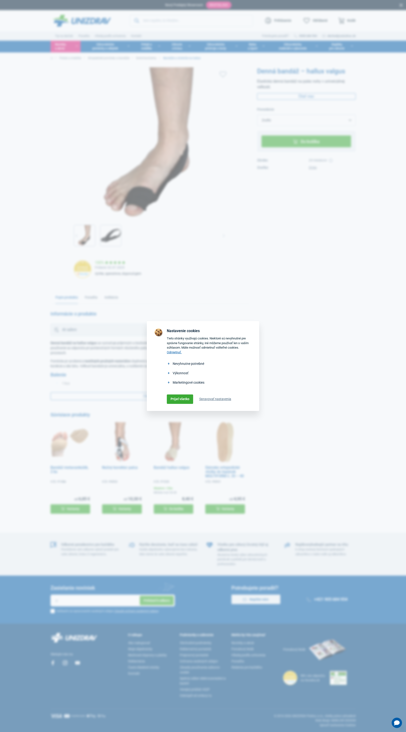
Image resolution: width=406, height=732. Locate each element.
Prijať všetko (180, 399)
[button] (397, 723)
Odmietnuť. (174, 352)
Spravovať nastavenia (215, 399)
